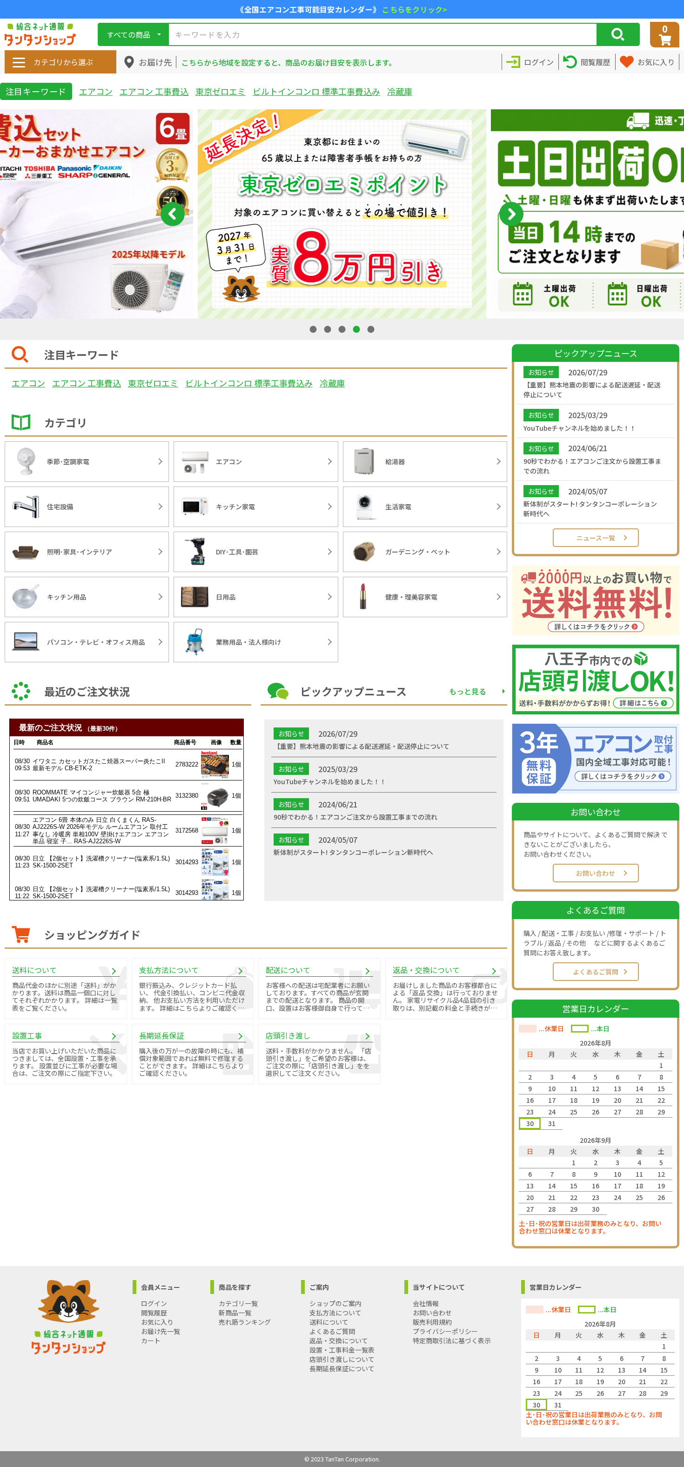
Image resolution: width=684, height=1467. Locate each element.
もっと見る (467, 691)
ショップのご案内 (335, 1303)
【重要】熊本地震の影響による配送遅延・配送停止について (591, 389)
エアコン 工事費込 (154, 91)
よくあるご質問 (595, 971)
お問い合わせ (595, 873)
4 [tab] (357, 329)
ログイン (154, 1303)
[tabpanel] (342, 214)
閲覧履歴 (154, 1312)
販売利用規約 (432, 1322)
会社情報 (426, 1303)
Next (511, 214)
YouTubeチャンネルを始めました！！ (579, 428)
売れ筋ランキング (245, 1322)
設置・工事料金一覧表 (342, 1349)
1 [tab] (314, 329)
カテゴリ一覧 (238, 1303)
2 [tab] (328, 329)
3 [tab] (343, 329)
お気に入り (157, 1322)
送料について (329, 1322)
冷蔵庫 (399, 91)
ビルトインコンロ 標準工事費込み (316, 91)
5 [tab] (372, 329)
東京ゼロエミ (220, 91)
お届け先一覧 (160, 1331)
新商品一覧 (235, 1312)
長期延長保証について (342, 1368)
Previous (173, 214)
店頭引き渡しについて (342, 1359)
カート (151, 1340)
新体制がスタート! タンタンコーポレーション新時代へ (590, 508)
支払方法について (335, 1312)
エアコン (96, 91)
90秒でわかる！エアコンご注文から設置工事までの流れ (592, 465)
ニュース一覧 (596, 537)
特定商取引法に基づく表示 (452, 1340)
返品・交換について (338, 1340)
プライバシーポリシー (445, 1331)
